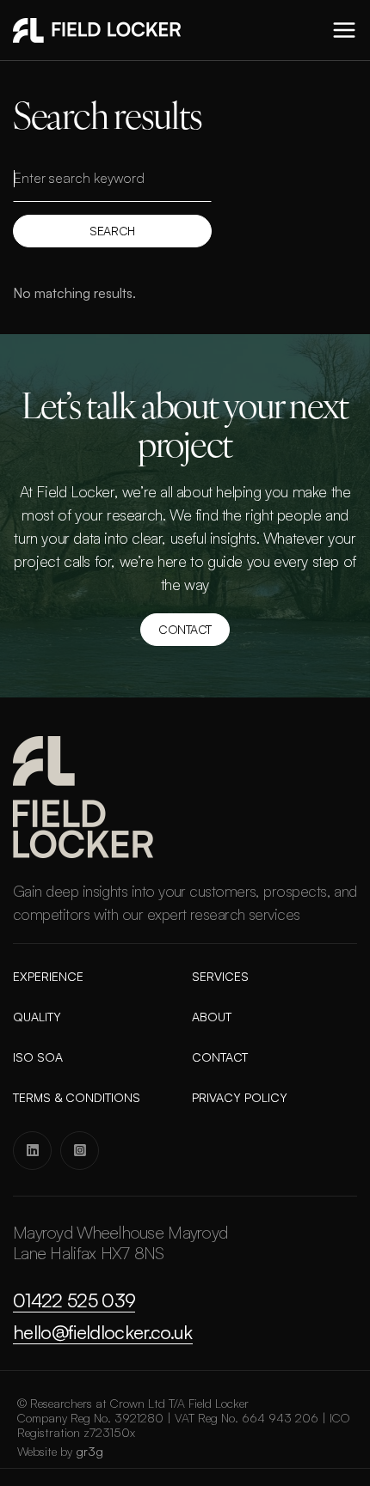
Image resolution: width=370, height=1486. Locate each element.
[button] (344, 30)
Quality (37, 1017)
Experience (48, 977)
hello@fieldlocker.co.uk (103, 1332)
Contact (185, 629)
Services (220, 977)
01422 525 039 (74, 1300)
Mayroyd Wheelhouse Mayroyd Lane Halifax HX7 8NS (120, 1243)
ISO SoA (38, 1057)
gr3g (90, 1452)
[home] (97, 30)
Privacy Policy (239, 1098)
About (211, 1017)
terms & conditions (76, 1098)
